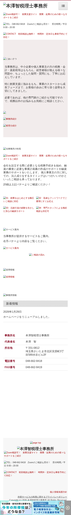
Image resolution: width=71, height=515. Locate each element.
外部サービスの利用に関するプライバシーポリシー (42, 497)
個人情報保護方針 (58, 492)
